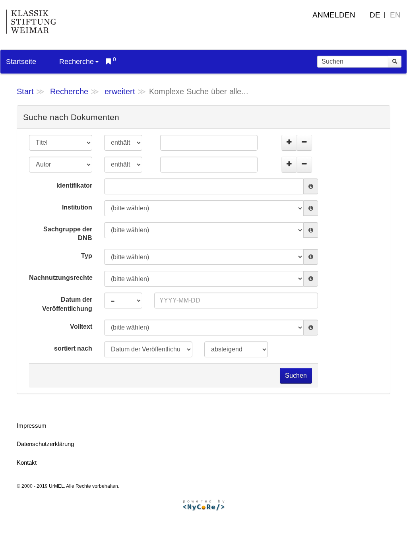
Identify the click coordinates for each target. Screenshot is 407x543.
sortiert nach (73, 348)
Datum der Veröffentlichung (67, 304)
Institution (77, 207)
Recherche (76, 62)
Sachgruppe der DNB (67, 234)
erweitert (120, 91)
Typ (86, 255)
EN (395, 15)
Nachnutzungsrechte (61, 277)
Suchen (296, 375)
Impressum (32, 425)
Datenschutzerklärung (45, 443)
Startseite (21, 62)
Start (25, 91)
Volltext (81, 326)
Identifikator (74, 185)
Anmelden (333, 15)
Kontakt (27, 462)
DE (375, 15)
